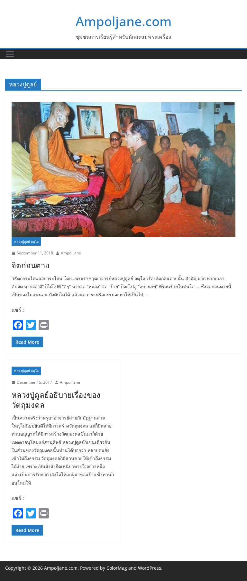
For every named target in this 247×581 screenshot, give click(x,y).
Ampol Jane (71, 253)
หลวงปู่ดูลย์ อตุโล (26, 241)
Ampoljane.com (124, 21)
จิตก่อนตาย (31, 265)
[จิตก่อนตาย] (123, 169)
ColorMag (116, 568)
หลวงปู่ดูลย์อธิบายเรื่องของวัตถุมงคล (56, 399)
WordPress (149, 568)
